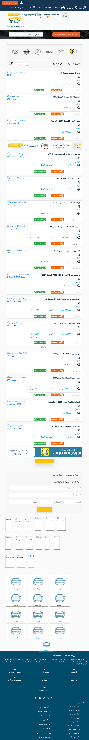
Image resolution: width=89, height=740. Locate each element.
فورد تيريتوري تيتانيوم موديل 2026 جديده (65, 426)
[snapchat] (52, 698)
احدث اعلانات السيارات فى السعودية (66, 34)
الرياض (77, 104)
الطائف (77, 128)
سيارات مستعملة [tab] (71, 475)
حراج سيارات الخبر (74, 729)
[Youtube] (40, 698)
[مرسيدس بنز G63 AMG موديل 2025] (18, 354)
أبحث (44, 509)
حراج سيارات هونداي (44, 711)
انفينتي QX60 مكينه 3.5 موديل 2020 (66, 97)
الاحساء (77, 385)
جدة (78, 80)
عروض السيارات (13, 7)
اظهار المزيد (44, 461)
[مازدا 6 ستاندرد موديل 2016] (18, 74)
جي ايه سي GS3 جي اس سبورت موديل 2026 (63, 154)
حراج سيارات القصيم (74, 737)
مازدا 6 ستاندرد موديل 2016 (69, 73)
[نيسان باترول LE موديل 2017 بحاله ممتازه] (18, 122)
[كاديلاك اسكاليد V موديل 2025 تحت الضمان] (18, 403)
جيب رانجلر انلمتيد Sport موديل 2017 (66, 378)
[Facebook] (36, 698)
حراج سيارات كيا (44, 720)
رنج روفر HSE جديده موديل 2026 (67, 178)
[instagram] (48, 698)
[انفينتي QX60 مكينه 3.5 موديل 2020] (18, 97)
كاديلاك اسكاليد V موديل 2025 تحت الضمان (64, 402)
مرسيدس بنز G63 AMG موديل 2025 (66, 354)
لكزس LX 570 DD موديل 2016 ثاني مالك (64, 227)
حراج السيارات (74, 706)
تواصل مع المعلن (39, 90)
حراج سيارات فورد (44, 724)
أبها (79, 234)
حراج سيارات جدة (74, 714)
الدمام (78, 331)
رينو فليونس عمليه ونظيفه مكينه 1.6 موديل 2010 (62, 299)
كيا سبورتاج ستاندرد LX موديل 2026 (67, 251)
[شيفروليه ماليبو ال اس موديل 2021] (18, 324)
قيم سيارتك (70, 8)
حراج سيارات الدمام (74, 718)
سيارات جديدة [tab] (57, 475)
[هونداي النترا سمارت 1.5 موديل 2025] (18, 203)
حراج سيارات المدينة (74, 725)
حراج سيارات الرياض (74, 710)
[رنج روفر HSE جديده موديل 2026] (18, 179)
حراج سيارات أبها (74, 733)
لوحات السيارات (43, 7)
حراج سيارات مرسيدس (44, 715)
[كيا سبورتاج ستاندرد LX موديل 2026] (18, 251)
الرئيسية (81, 8)
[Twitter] (44, 698)
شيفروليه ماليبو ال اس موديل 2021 (67, 323)
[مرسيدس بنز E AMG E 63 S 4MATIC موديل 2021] (18, 275)
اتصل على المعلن (56, 90)
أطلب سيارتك (57, 7)
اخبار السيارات (28, 7)
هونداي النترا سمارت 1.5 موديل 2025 (66, 202)
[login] (21, 2)
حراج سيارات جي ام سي (44, 733)
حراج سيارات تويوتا (44, 707)
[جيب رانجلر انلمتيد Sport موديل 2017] (18, 378)
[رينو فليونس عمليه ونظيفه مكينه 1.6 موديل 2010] (18, 300)
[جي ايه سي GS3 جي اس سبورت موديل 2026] (18, 155)
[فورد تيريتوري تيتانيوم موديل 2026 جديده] (18, 427)
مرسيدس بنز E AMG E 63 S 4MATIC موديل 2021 (61, 275)
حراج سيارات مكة (74, 721)
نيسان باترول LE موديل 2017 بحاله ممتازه (65, 121)
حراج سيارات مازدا (44, 728)
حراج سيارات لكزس (44, 737)
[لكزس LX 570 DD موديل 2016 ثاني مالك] (18, 227)
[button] (12, 51)
